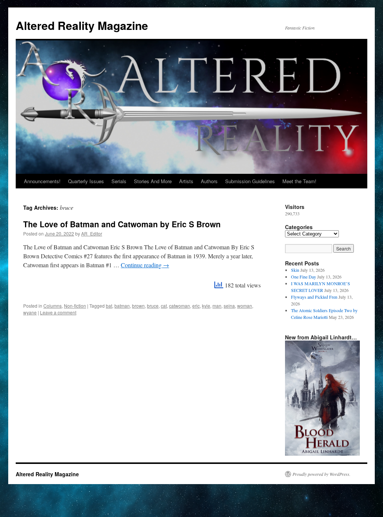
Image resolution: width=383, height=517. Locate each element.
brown (138, 305)
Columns (52, 305)
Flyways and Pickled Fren (314, 297)
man (216, 305)
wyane (30, 312)
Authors (209, 181)
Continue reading (145, 265)
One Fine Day (303, 277)
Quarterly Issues (86, 181)
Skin (295, 270)
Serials (118, 181)
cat (164, 305)
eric (196, 305)
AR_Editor (91, 233)
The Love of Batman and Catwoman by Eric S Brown (122, 224)
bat (109, 305)
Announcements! (42, 181)
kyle (206, 305)
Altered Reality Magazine (82, 25)
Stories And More (153, 181)
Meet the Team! (299, 181)
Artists (186, 181)
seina (229, 305)
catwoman (179, 305)
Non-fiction (75, 305)
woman (244, 305)
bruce (153, 305)
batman (122, 305)
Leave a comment (58, 312)
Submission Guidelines (250, 181)
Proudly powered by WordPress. (321, 474)
